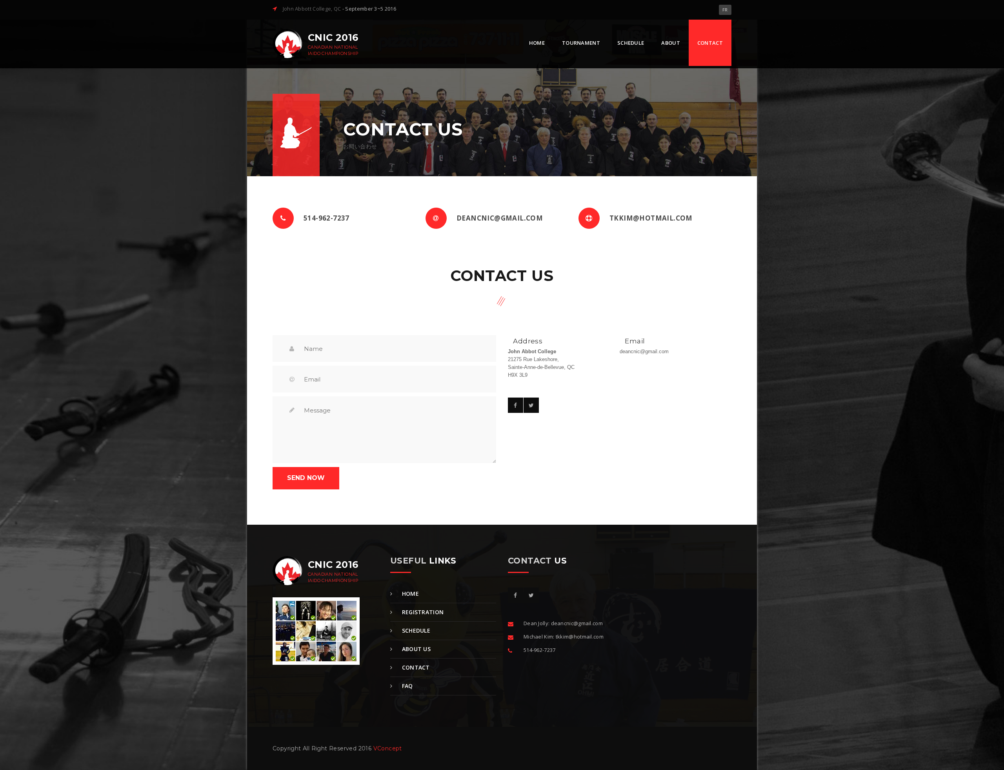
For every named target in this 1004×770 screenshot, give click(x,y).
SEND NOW (306, 478)
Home (409, 593)
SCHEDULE (630, 42)
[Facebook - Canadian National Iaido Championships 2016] (515, 595)
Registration (422, 612)
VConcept (387, 748)
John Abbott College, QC (312, 8)
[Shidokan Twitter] (531, 595)
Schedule (415, 630)
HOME (537, 42)
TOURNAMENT (581, 42)
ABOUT (670, 42)
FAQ (406, 686)
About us (415, 649)
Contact (414, 667)
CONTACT (710, 42)
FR (725, 10)
